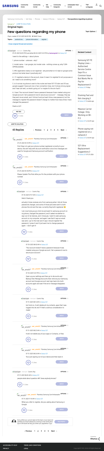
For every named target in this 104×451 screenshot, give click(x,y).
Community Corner (36, 6)
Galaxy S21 (61, 19)
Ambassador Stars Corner (73, 6)
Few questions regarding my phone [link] (80, 19)
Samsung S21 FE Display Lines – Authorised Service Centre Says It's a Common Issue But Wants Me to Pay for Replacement (85, 72)
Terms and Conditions (32, 445)
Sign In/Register (89, 6)
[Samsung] (10, 6)
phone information (32, 39)
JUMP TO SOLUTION (23, 24)
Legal (26, 448)
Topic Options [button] (90, 31)
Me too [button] (18, 112)
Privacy (6, 448)
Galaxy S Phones (48, 19)
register (44, 39)
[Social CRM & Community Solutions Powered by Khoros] (95, 438)
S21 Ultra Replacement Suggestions (84, 148)
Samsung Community (15, 19)
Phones (37, 19)
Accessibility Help (10, 445)
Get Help (47, 6)
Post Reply (61, 422)
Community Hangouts (57, 6)
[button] (69, 51)
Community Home (24, 6)
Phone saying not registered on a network (85, 132)
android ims (19, 39)
